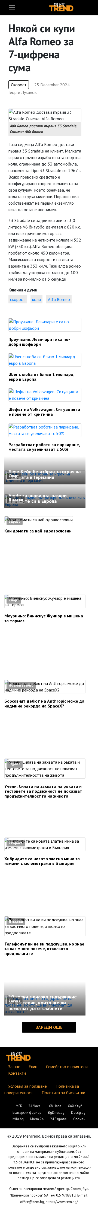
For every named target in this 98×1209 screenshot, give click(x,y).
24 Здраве (58, 1119)
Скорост (18, 84)
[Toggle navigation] (12, 7)
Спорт (14, 476)
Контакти (17, 1073)
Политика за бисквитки (63, 1092)
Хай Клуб (75, 1106)
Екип (33, 1066)
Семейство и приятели (67, 1066)
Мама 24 (37, 1119)
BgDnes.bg (56, 1112)
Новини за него (21, 685)
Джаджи (16, 499)
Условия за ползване (27, 1086)
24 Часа (34, 1106)
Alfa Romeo (59, 299)
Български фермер (27, 1112)
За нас (14, 1066)
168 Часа (54, 1106)
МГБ (19, 1106)
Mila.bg (18, 1119)
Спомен (79, 1119)
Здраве (14, 521)
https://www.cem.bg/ (62, 1202)
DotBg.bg (78, 1112)
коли (36, 299)
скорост (17, 299)
